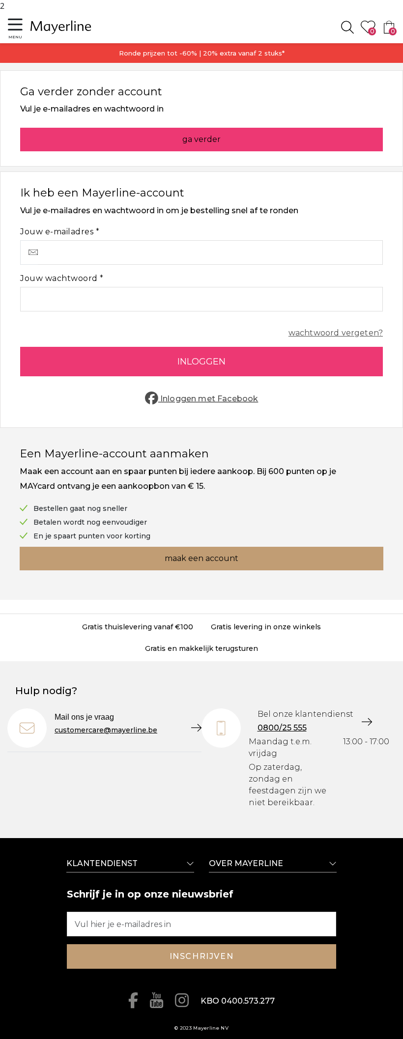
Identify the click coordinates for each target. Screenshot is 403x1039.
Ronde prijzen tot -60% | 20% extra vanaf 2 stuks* (202, 53)
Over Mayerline (246, 863)
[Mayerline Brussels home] (61, 27)
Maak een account (201, 558)
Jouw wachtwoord (60, 278)
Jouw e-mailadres (58, 231)
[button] (15, 27)
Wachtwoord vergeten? (335, 332)
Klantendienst (102, 863)
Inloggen (201, 361)
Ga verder (201, 139)
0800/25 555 (282, 727)
